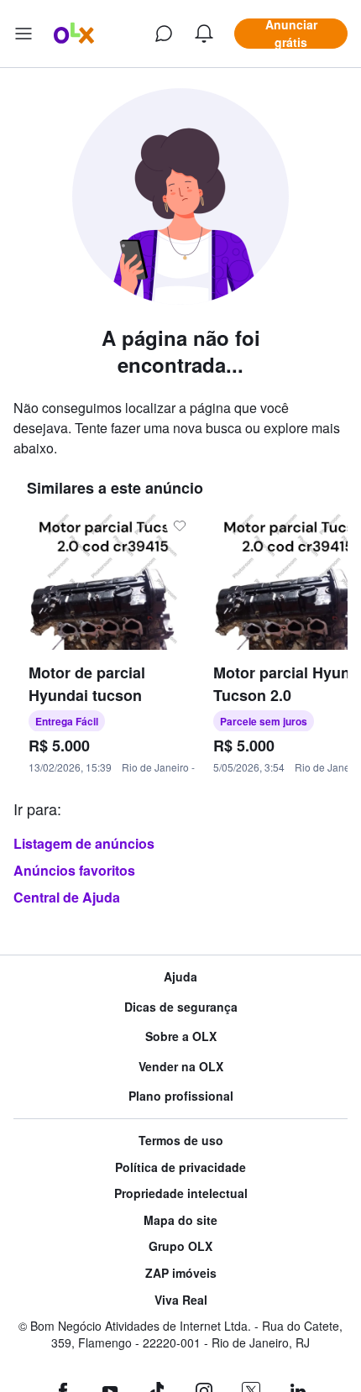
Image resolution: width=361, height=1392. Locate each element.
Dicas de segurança (181, 1007)
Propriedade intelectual (181, 1193)
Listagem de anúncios (83, 843)
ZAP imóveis (181, 1273)
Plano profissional (180, 1096)
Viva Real (180, 1300)
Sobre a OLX (181, 1036)
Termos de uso (181, 1141)
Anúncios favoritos (74, 870)
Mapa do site (180, 1220)
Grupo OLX (180, 1246)
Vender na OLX (181, 1067)
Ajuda (180, 977)
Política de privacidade (180, 1167)
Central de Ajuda (66, 897)
